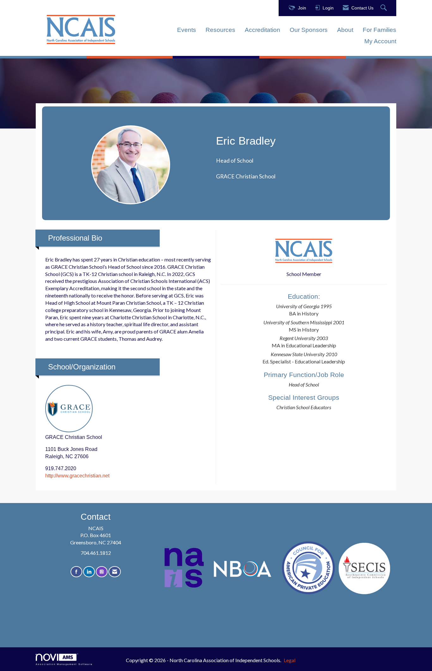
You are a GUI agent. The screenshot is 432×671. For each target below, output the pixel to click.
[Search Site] (384, 8)
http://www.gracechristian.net (77, 475)
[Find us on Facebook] (76, 571)
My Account (380, 41)
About (345, 30)
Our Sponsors (309, 30)
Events (186, 30)
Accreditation (262, 30)
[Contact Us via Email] (114, 571)
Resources (220, 30)
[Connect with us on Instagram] (102, 571)
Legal (289, 660)
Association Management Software (64, 664)
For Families (379, 30)
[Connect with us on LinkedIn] (89, 571)
